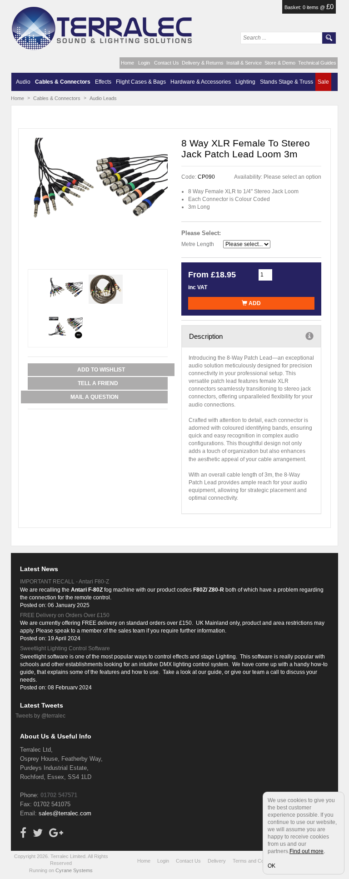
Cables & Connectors (62, 82)
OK (271, 866)
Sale (323, 82)
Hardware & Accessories (200, 82)
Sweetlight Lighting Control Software (65, 648)
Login (144, 62)
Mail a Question (94, 397)
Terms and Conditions (257, 861)
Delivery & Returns (203, 62)
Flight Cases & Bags (141, 82)
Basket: (293, 7)
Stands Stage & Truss (286, 82)
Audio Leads (103, 98)
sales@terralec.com (65, 813)
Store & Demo (279, 62)
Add (254, 303)
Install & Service (244, 62)
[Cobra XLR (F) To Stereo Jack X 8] (98, 184)
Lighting (245, 82)
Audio (23, 82)
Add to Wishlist (101, 370)
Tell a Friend (98, 383)
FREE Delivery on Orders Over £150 (65, 615)
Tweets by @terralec (40, 716)
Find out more (306, 851)
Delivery (217, 861)
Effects (103, 82)
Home (127, 62)
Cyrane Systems (74, 870)
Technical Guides (317, 62)
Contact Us (166, 62)
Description (206, 336)
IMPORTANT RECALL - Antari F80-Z (64, 581)
